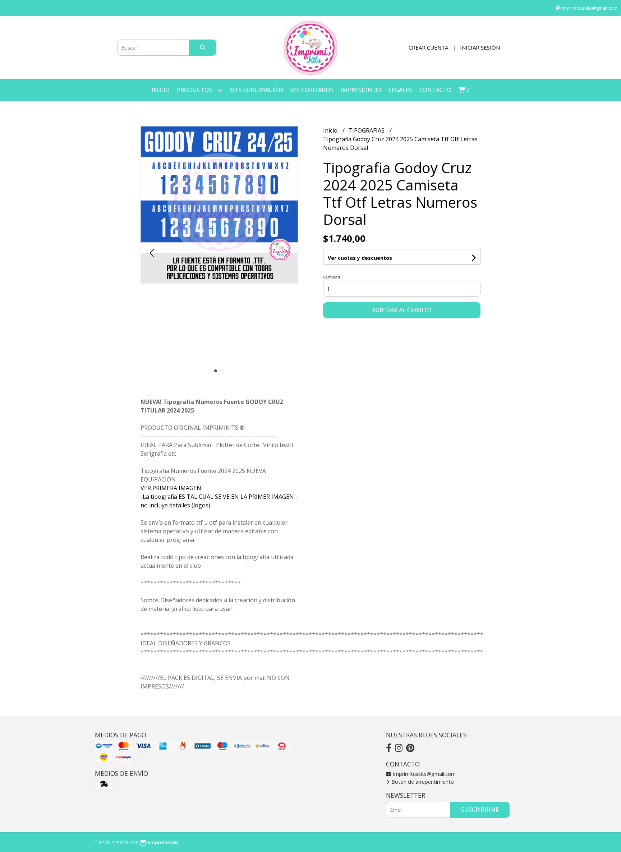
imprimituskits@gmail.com (424, 773)
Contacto (435, 90)
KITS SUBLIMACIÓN (256, 90)
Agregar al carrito (402, 310)
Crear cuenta (428, 47)
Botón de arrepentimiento (422, 781)
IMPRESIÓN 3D (361, 90)
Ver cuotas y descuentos (360, 257)
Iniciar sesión (480, 47)
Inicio (161, 90)
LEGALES (400, 90)
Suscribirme (480, 810)
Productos (195, 90)
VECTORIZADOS (312, 90)
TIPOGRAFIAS (367, 130)
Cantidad (331, 277)
